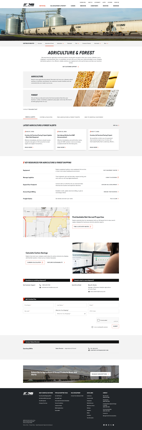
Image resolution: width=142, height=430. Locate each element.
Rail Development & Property (58, 5)
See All (115, 125)
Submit (115, 326)
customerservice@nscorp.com (50, 287)
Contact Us (105, 413)
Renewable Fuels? (33, 109)
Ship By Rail (42, 5)
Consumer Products (86, 43)
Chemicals (69, 43)
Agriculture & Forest (49, 43)
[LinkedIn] (104, 425)
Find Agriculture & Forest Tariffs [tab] (68, 117)
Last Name (60, 305)
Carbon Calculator (34, 262)
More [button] (105, 43)
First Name (27, 305)
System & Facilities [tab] (46, 117)
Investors (105, 5)
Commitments (94, 5)
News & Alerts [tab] (30, 117)
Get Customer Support (70, 66)
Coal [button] (76, 43)
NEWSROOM (116, 5)
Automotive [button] (59, 43)
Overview (40, 43)
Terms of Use (25, 425)
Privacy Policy (32, 425)
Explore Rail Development (109, 184)
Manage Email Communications (109, 415)
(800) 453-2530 (106, 401)
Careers (73, 5)
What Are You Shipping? (62, 310)
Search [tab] (116, 2)
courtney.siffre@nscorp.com (99, 350)
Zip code (27, 311)
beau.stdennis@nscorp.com (98, 291)
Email (91, 305)
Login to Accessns (111, 177)
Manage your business (110, 191)
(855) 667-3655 (106, 397)
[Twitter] (111, 425)
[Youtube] (113, 425)
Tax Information (90, 417)
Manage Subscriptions (99, 374)
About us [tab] (90, 2)
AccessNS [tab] (110, 2)
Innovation (83, 5)
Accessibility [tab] (97, 2)
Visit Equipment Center (110, 170)
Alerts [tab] (104, 2)
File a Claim (113, 198)
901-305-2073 (94, 348)
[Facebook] (106, 425)
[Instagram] (108, 425)
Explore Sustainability (55, 262)
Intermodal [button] (96, 43)
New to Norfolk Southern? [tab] (94, 117)
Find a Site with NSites (81, 226)
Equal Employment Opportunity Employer (44, 425)
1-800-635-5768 (46, 285)
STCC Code (93, 311)
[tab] (83, 2)
